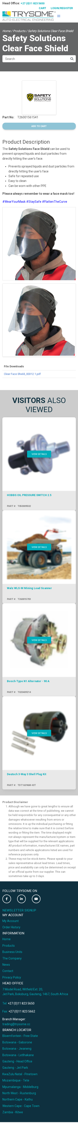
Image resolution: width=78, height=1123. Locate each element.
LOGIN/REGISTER (62, 8)
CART (42, 8)
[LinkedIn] (21, 899)
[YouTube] (36, 899)
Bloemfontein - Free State (20, 1036)
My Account (10, 921)
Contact (7, 971)
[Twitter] (6, 899)
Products (19, 31)
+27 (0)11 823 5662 (21, 1011)
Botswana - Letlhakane (18, 1055)
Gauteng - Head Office (17, 1061)
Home (6, 31)
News (6, 964)
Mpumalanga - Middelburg (20, 1087)
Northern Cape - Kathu (17, 1099)
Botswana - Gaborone (17, 1042)
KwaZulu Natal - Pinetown (19, 1074)
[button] (59, 16)
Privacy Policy (11, 977)
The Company (12, 958)
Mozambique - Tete (15, 1080)
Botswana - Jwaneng (16, 1048)
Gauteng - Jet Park (15, 1067)
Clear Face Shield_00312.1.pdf (22, 374)
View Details (39, 454)
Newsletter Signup (19, 910)
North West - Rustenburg (19, 1093)
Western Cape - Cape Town (20, 1106)
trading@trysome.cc (16, 1024)
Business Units (12, 952)
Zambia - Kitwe (12, 1112)
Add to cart (39, 126)
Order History (11, 927)
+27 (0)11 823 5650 (32, 3)
